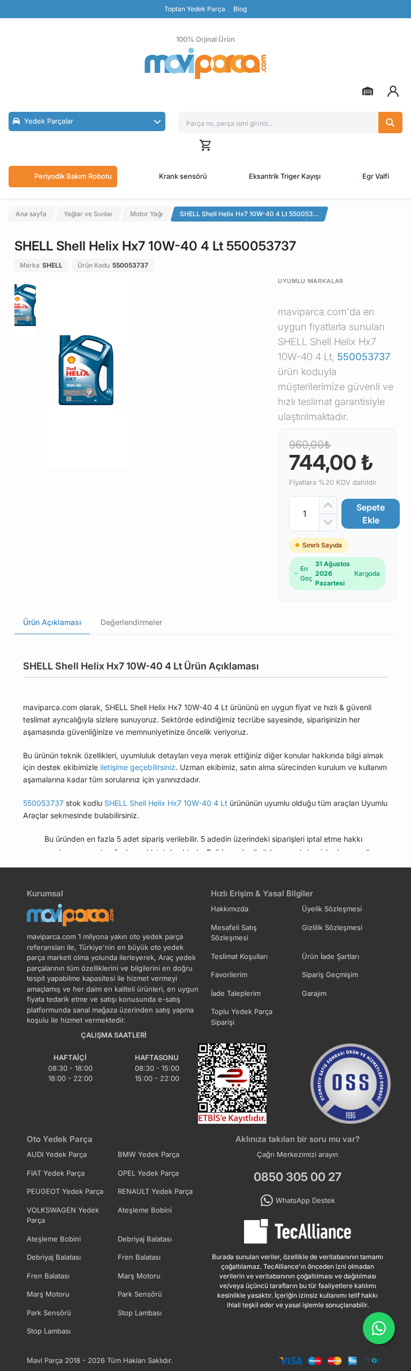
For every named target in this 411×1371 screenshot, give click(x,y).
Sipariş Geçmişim (330, 974)
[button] (87, 121)
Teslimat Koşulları (239, 956)
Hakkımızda (229, 908)
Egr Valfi (375, 176)
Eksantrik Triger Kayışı (285, 176)
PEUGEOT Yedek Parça (65, 1191)
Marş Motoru (139, 1275)
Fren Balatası (139, 1257)
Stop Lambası (140, 1312)
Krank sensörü (183, 176)
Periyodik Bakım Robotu (73, 176)
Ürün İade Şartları (330, 956)
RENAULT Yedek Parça (155, 1191)
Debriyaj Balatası (145, 1239)
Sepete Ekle (370, 513)
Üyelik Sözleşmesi (332, 908)
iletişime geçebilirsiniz (138, 767)
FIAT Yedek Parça (56, 1173)
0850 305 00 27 (297, 1177)
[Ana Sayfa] (205, 63)
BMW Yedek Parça (148, 1154)
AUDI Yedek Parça (57, 1154)
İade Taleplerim (236, 993)
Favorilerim (229, 974)
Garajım (314, 993)
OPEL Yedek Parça (148, 1173)
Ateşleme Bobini (145, 1210)
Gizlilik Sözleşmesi (332, 927)
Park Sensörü (140, 1294)
